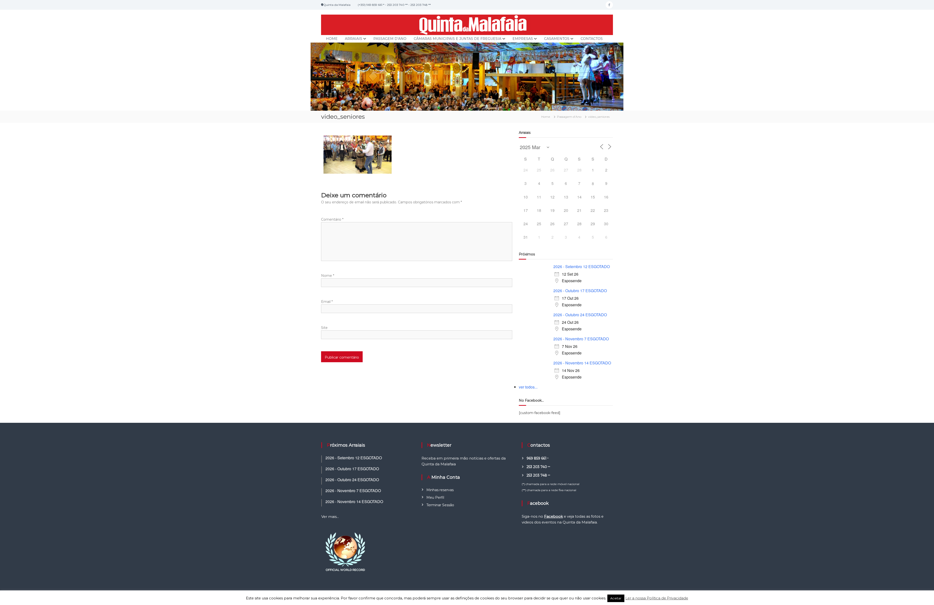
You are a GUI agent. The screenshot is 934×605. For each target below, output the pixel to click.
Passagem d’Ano (389, 38)
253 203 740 (537, 467)
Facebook (553, 516)
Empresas (522, 38)
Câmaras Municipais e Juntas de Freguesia (457, 38)
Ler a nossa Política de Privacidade (656, 598)
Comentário (332, 219)
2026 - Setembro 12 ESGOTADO (581, 266)
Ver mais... (330, 516)
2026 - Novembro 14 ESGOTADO (582, 363)
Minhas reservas (440, 490)
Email (327, 301)
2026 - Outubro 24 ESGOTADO (580, 314)
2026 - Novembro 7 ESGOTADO (581, 339)
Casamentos (556, 38)
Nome (327, 275)
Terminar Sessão (440, 505)
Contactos (592, 38)
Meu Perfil (435, 497)
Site (324, 327)
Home (332, 38)
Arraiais (353, 38)
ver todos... (528, 387)
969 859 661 (537, 458)
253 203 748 (537, 475)
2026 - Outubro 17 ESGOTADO (580, 290)
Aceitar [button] (615, 598)
